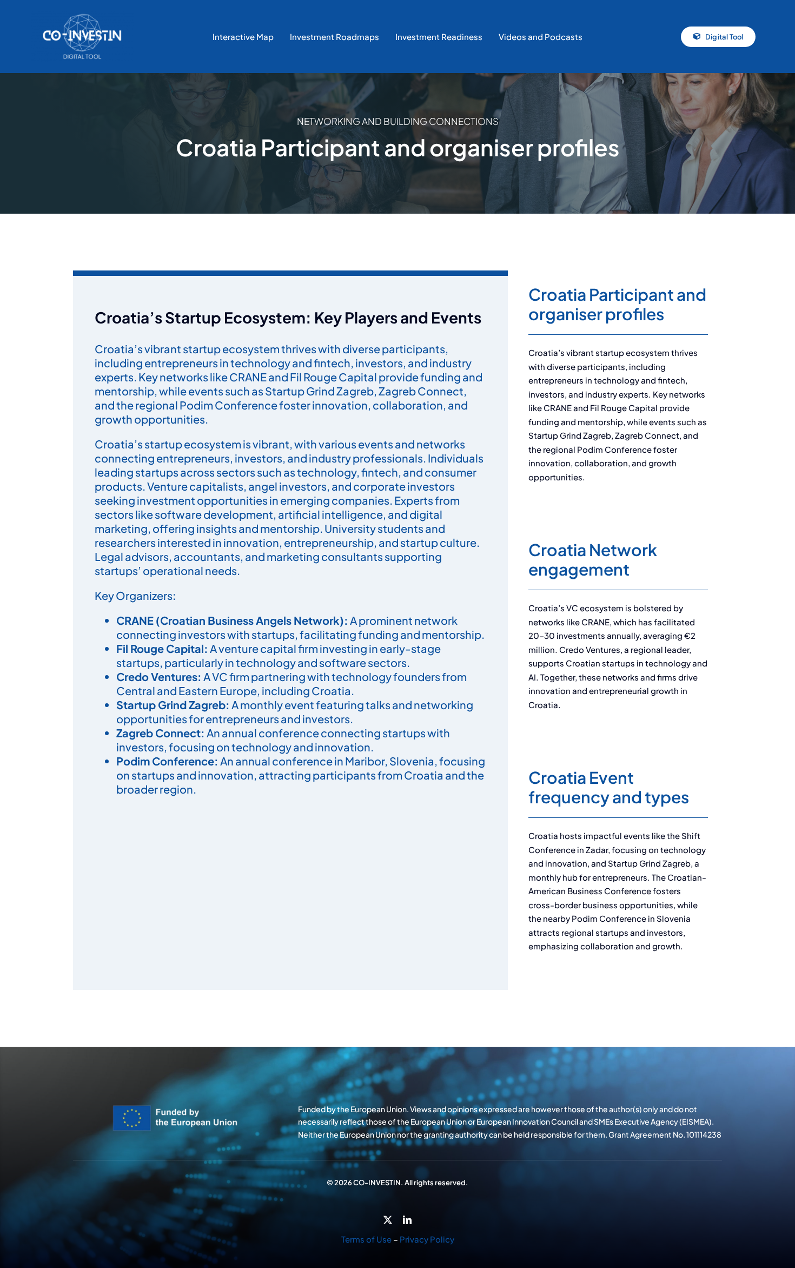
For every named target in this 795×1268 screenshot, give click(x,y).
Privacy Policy (427, 1239)
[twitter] (387, 1220)
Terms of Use (366, 1239)
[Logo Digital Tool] (82, 16)
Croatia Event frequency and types (608, 787)
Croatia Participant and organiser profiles (617, 304)
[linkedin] (407, 1220)
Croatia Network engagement (592, 559)
